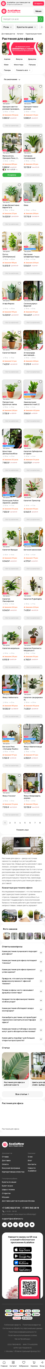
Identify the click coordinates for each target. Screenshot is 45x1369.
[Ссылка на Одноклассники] (21, 1224)
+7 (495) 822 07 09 (11, 1207)
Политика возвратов (32, 1325)
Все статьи (21, 1094)
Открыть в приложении (14, 4)
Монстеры (18, 64)
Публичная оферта (12, 1325)
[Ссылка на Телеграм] (4, 1224)
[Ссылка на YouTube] (32, 1224)
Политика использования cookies (22, 1335)
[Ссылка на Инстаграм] (10, 1224)
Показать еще (22, 830)
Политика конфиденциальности (22, 1332)
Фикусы (19, 59)
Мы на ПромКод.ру (22, 1339)
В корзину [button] (12, 175)
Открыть (38, 3)
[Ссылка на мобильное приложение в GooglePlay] (23, 1256)
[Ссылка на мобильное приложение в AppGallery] (23, 1269)
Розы (6, 27)
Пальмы (32, 64)
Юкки (6, 64)
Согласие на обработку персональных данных (22, 1328)
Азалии (7, 59)
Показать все (22, 70)
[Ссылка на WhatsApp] (26, 1224)
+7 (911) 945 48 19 (30, 1207)
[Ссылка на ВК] (15, 1224)
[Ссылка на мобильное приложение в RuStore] (23, 1262)
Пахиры (7, 70)
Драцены (32, 59)
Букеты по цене (25, 27)
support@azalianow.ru (12, 1218)
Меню (39, 11)
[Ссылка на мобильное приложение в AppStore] (23, 1249)
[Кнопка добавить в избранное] (19, 86)
